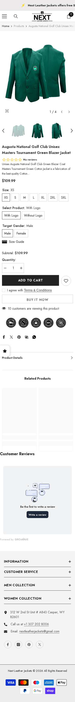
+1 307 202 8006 (36, 624)
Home (5, 26)
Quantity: (9, 260)
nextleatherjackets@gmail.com (39, 631)
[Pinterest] (19, 336)
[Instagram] (18, 644)
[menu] (4, 16)
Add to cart (30, 280)
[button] (61, 111)
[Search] (15, 16)
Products (19, 26)
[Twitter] (11, 336)
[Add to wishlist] (66, 281)
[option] (37, 73)
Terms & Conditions (38, 290)
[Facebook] (4, 336)
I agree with (15, 290)
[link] (19, 437)
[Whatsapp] (34, 336)
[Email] (26, 336)
